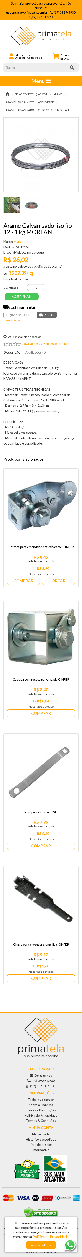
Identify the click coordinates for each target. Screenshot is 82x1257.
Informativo (41, 1150)
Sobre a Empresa (41, 1105)
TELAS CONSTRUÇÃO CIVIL (31, 94)
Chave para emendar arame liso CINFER (41, 944)
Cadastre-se (34, 57)
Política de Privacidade (41, 1115)
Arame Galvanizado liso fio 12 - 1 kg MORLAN (37, 110)
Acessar (20, 57)
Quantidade (10, 287)
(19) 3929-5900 (43, 1081)
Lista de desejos (41, 1144)
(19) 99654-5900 (42, 1086)
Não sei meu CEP (13, 320)
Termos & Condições (41, 1120)
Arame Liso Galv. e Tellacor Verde (30, 102)
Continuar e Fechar (41, 1245)
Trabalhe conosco (41, 1099)
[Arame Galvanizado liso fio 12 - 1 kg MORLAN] (41, 154)
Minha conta (41, 1134)
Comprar (21, 296)
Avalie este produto (55, 344)
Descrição (11, 352)
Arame (58, 94)
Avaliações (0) (36, 352)
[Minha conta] (11, 56)
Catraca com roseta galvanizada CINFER (41, 679)
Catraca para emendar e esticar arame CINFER (41, 547)
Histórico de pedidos (41, 1139)
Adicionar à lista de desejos (24, 336)
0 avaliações (30, 344)
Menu (38, 81)
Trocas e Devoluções (41, 1110)
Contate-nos (42, 1075)
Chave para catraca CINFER (41, 812)
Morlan (18, 241)
